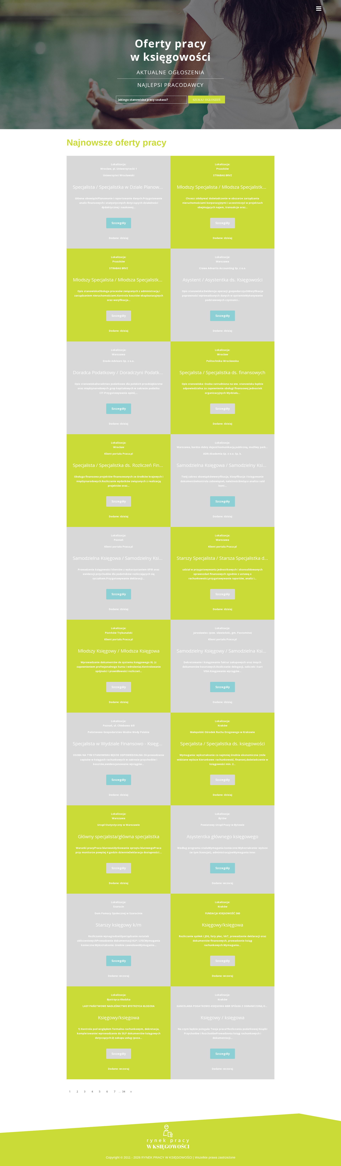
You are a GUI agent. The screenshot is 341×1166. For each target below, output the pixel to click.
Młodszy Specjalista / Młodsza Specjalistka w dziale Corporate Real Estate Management (222, 187)
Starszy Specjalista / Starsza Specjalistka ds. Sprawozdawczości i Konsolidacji (222, 558)
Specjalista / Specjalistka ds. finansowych (222, 372)
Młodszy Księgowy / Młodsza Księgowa (118, 651)
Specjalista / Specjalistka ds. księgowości (222, 743)
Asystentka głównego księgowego (222, 836)
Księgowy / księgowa (222, 1017)
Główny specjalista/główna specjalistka (118, 836)
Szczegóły (119, 223)
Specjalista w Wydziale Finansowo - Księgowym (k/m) (118, 743)
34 (123, 1091)
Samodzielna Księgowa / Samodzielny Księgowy (222, 465)
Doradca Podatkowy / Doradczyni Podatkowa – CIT (118, 372)
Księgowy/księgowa (222, 925)
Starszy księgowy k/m (118, 925)
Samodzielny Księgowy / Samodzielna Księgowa (222, 651)
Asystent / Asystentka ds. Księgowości (222, 280)
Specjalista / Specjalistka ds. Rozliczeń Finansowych (118, 465)
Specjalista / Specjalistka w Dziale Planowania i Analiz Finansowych (118, 187)
